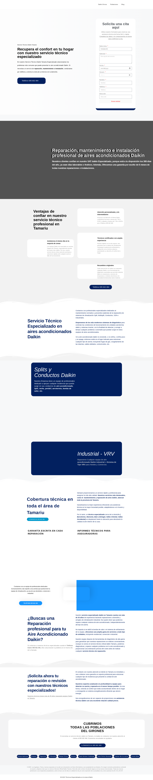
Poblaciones (114, 4)
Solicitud (102, 54)
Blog (122, 4)
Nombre (102, 80)
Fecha (101, 65)
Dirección (102, 94)
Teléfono (102, 87)
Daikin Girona (102, 4)
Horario (102, 72)
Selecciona (103, 46)
